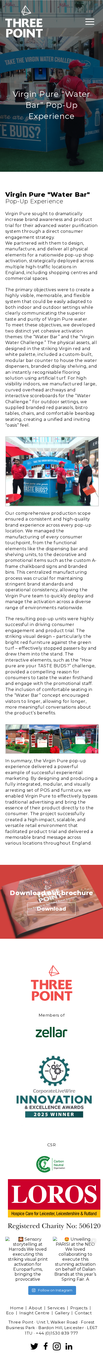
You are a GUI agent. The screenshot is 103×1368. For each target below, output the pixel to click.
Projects (79, 1307)
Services (56, 1307)
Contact (83, 1312)
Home (17, 1307)
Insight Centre (34, 1312)
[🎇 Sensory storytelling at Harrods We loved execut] (27, 1259)
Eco (10, 1312)
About (35, 1307)
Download (51, 909)
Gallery (62, 1312)
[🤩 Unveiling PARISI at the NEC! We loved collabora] (75, 1259)
